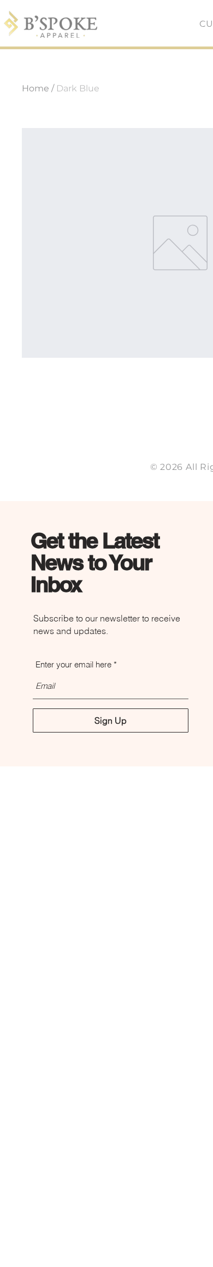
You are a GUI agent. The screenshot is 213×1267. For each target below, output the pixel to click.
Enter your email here (73, 664)
